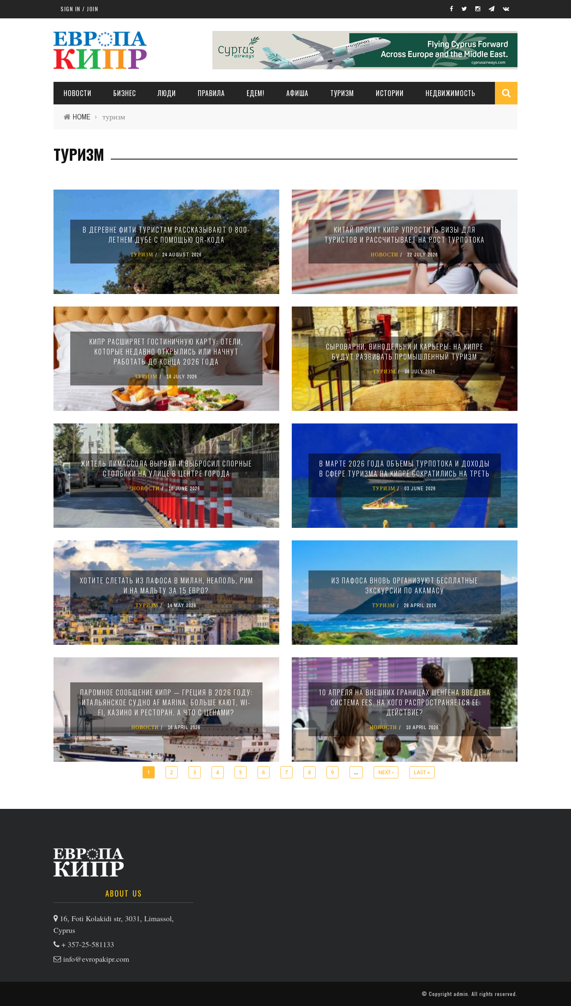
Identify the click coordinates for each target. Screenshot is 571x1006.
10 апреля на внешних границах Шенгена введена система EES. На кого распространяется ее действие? (405, 702)
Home (82, 116)
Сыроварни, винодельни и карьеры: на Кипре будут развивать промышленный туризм (405, 352)
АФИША (297, 93)
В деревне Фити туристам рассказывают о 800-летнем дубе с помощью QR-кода (166, 235)
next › (386, 772)
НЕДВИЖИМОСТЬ (450, 93)
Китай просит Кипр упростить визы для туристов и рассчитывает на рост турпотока (404, 235)
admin (461, 993)
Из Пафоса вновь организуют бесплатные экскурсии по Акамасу (404, 585)
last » (422, 772)
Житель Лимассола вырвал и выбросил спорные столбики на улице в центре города (166, 469)
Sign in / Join (79, 9)
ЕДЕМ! (256, 93)
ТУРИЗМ (342, 93)
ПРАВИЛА (211, 93)
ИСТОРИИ (390, 93)
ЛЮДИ (167, 93)
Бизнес (124, 93)
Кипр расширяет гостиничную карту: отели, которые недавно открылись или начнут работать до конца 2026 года (166, 352)
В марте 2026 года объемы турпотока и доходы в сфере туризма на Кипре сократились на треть (404, 469)
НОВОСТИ (78, 93)
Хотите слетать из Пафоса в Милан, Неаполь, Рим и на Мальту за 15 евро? (166, 585)
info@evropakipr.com (96, 959)
